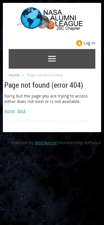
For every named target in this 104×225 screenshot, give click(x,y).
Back (21, 111)
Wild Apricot (46, 142)
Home (14, 75)
